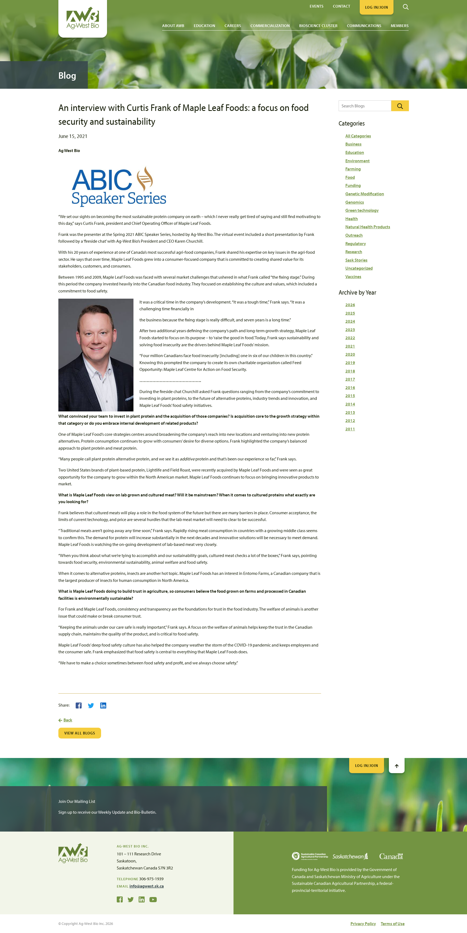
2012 (350, 420)
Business (353, 144)
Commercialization (270, 25)
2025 (350, 313)
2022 (350, 337)
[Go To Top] (397, 765)
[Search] (406, 5)
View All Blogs (79, 733)
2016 (350, 387)
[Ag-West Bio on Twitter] (131, 899)
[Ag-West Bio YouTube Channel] (153, 899)
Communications (364, 25)
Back (68, 720)
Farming (353, 169)
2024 (350, 321)
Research (353, 251)
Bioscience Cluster (318, 25)
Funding (353, 185)
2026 (350, 304)
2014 (350, 404)
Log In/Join (366, 765)
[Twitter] (91, 705)
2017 (350, 379)
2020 (350, 354)
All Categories (358, 136)
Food (350, 177)
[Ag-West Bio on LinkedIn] (142, 899)
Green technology (362, 210)
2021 (350, 346)
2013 (350, 412)
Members (400, 25)
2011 (350, 428)
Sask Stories (356, 260)
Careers (233, 25)
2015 (350, 395)
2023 (350, 329)
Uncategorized (359, 268)
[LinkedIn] (103, 705)
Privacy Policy (363, 923)
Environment (357, 160)
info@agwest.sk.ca (146, 886)
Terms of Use (393, 923)
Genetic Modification (364, 193)
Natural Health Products (367, 226)
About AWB (173, 25)
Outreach (354, 235)
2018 (350, 371)
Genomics (354, 202)
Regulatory (355, 243)
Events (316, 6)
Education (204, 25)
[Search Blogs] (400, 105)
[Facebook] (79, 705)
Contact (341, 6)
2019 (350, 362)
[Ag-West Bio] (82, 27)
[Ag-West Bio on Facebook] (120, 899)
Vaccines (353, 276)
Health (351, 218)
